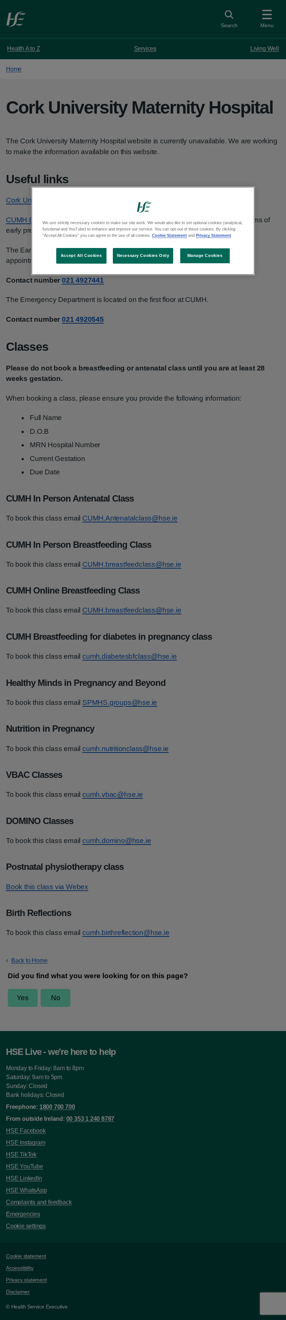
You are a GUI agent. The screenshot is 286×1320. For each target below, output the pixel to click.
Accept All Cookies (81, 255)
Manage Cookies (205, 255)
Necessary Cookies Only (143, 255)
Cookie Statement (169, 235)
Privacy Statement (213, 235)
